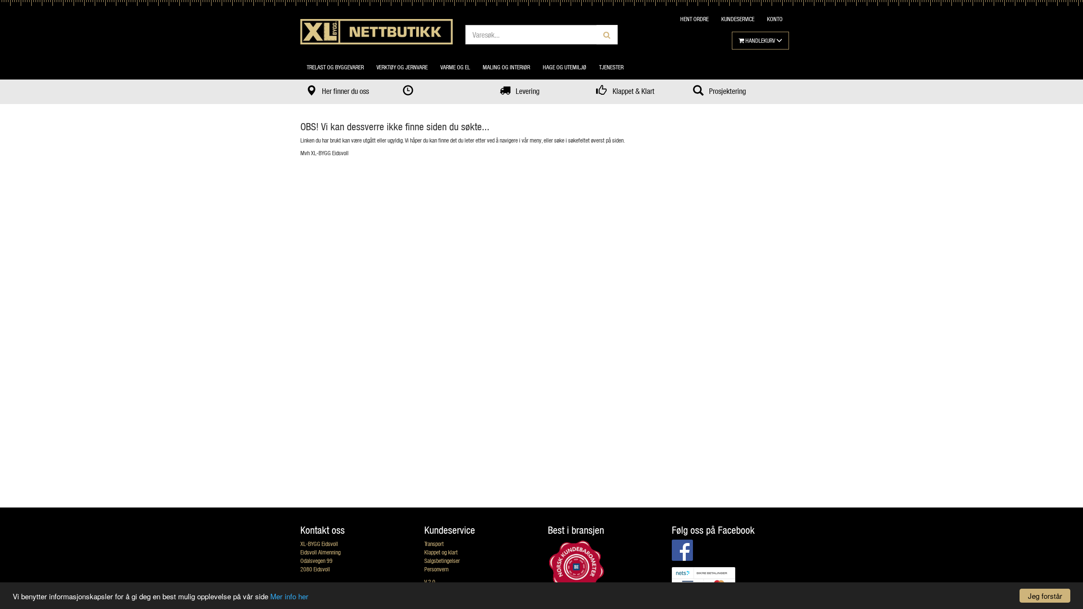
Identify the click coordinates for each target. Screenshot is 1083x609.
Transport (434, 543)
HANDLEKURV (760, 40)
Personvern (436, 569)
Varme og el (455, 67)
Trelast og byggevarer (335, 67)
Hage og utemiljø (564, 67)
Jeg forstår (1045, 595)
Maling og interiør (506, 67)
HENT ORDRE (694, 18)
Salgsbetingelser (442, 560)
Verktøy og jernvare (402, 67)
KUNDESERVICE (737, 18)
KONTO (775, 18)
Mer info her (289, 596)
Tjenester (611, 67)
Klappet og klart (441, 552)
